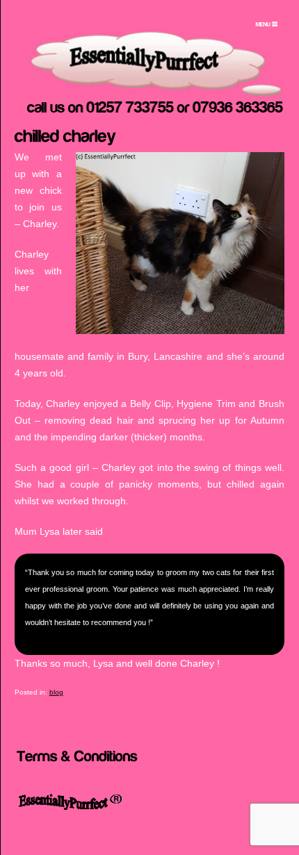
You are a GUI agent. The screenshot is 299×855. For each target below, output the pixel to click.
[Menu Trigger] (267, 24)
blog (56, 692)
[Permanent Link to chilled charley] (66, 134)
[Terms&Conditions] (77, 754)
